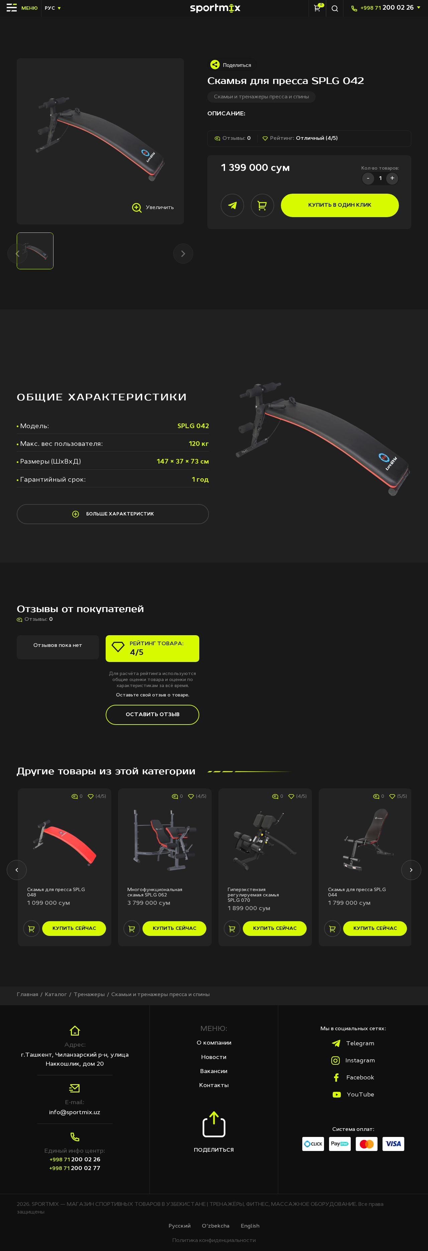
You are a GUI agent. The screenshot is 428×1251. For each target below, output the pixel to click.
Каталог (56, 994)
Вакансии (213, 1071)
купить (73, 928)
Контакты (214, 1085)
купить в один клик (339, 205)
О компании (214, 1043)
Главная (27, 994)
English (250, 1226)
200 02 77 (74, 1168)
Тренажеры (89, 994)
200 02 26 (387, 8)
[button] (17, 870)
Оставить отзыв (153, 714)
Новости (213, 1057)
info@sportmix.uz (74, 1113)
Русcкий (180, 1226)
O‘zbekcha (215, 1226)
